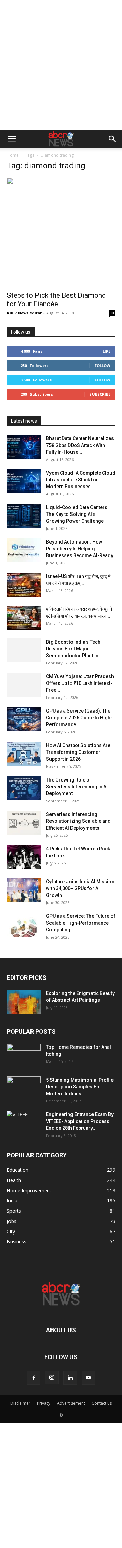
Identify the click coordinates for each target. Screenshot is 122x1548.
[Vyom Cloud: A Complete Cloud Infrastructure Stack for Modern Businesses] (24, 481)
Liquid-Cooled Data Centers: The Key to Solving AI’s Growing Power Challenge (77, 514)
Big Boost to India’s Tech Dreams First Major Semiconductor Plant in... (74, 648)
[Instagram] (52, 1377)
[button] (11, 139)
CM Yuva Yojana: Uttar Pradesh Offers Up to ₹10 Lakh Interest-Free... (80, 683)
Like (106, 351)
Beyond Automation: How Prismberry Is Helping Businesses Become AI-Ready (79, 548)
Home (13, 155)
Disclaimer (20, 1403)
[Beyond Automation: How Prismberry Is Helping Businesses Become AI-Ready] (24, 550)
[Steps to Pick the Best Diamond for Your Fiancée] (61, 232)
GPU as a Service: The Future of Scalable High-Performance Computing (80, 922)
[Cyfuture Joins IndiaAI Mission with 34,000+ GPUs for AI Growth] (24, 890)
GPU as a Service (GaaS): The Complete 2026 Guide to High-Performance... (79, 717)
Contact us (102, 1403)
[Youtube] (88, 1378)
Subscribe (99, 394)
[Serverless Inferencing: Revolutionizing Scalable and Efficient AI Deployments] (24, 823)
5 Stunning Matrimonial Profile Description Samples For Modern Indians (80, 1086)
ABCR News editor (24, 312)
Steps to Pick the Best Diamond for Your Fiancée (56, 299)
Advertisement (71, 1403)
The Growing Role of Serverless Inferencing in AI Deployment (77, 786)
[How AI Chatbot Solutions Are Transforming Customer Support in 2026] (24, 754)
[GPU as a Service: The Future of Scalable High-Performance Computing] (24, 925)
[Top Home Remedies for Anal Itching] (24, 1056)
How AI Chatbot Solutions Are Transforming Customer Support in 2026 (78, 752)
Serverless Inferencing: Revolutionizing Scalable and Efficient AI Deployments (78, 821)
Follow (102, 365)
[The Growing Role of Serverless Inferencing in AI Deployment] (24, 788)
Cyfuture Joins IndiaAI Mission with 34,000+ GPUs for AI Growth (80, 888)
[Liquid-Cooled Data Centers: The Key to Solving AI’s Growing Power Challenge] (24, 516)
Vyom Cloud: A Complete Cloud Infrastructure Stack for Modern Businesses (80, 479)
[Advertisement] (61, 64)
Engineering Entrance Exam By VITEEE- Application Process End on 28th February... (80, 1121)
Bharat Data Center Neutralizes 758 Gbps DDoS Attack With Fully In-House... (80, 445)
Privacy (43, 1403)
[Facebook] (33, 1378)
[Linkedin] (70, 1378)
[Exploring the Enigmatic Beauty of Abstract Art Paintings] (24, 1002)
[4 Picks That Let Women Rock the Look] (24, 857)
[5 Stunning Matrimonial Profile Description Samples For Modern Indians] (24, 1088)
